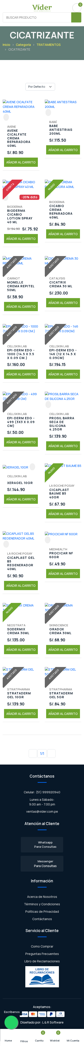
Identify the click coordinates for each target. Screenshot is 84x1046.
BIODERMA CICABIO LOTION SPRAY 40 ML (19, 216)
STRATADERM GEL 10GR (19, 695)
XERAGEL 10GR (20, 483)
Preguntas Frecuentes (42, 954)
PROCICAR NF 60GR (61, 555)
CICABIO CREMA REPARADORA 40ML (61, 211)
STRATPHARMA (18, 689)
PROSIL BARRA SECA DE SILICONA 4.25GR (61, 423)
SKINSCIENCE (58, 625)
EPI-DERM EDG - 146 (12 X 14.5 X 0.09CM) (63, 354)
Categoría (23, 44)
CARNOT (13, 278)
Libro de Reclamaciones (42, 961)
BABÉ (53, 122)
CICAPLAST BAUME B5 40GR (59, 493)
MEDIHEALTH (58, 549)
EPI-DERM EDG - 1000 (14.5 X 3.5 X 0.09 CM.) (21, 354)
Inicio (6, 44)
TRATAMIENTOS (49, 44)
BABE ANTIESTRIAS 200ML (60, 129)
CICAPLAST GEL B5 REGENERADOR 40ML (21, 563)
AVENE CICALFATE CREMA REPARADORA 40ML (18, 138)
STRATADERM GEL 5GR (61, 695)
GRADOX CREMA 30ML (60, 631)
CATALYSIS (57, 278)
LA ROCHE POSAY (61, 486)
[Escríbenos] (11, 1022)
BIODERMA (14, 207)
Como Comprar (42, 946)
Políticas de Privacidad (42, 911)
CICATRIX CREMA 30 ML (61, 284)
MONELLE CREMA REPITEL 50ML (20, 286)
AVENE (11, 127)
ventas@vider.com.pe (42, 811)
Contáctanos (42, 919)
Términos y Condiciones (42, 904)
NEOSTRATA (16, 625)
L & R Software (53, 1022)
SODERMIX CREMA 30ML (18, 631)
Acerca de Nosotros (42, 896)
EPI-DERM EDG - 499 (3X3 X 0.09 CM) (21, 422)
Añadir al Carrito (21, 162)
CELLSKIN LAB (17, 346)
